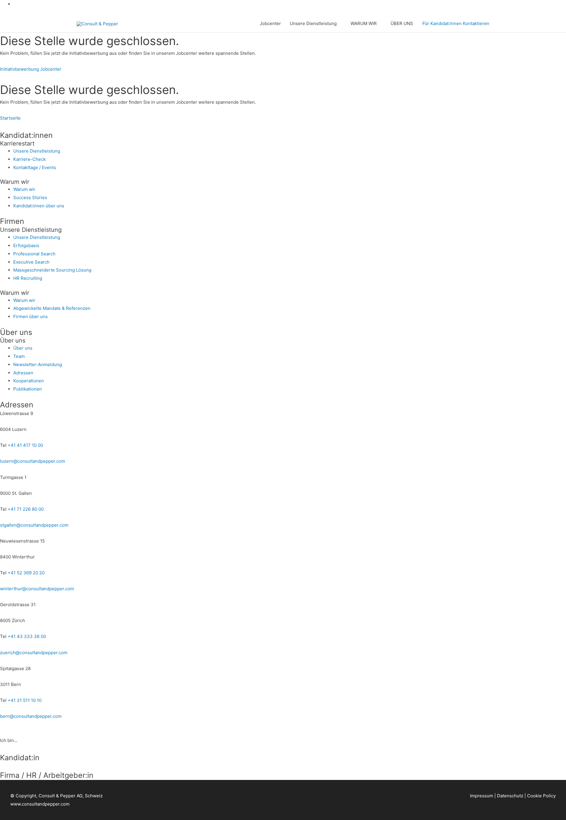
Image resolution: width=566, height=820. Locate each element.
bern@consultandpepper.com (31, 716)
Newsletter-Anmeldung (37, 364)
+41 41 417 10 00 (25, 445)
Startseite (10, 118)
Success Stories (30, 197)
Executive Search (31, 262)
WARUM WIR (364, 23)
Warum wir (24, 189)
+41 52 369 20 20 (26, 573)
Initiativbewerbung (19, 69)
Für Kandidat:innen (442, 23)
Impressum (481, 795)
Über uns (22, 348)
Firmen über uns (30, 316)
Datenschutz (510, 795)
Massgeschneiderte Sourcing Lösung (52, 270)
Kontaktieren (476, 23)
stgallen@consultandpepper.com (34, 525)
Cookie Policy (541, 795)
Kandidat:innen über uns (38, 206)
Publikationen (27, 389)
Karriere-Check (29, 159)
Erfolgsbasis (26, 245)
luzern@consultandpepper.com (32, 461)
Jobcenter (270, 23)
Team (19, 356)
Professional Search (34, 254)
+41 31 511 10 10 (25, 700)
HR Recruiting (27, 278)
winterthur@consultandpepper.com (37, 588)
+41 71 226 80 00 (26, 509)
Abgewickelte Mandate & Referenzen (52, 308)
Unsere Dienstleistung (313, 23)
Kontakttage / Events (34, 167)
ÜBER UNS (402, 23)
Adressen (23, 373)
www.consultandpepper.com (40, 804)
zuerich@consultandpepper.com (34, 652)
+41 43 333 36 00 (27, 636)
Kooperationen (28, 380)
